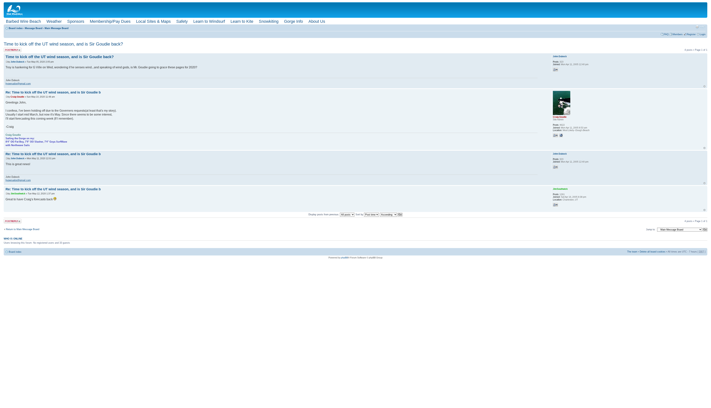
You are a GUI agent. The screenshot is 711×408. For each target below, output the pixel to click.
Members (678, 34)
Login (702, 34)
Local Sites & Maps (153, 21)
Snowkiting (268, 21)
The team (632, 251)
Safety (182, 21)
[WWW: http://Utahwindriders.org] (561, 135)
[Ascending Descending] (391, 214)
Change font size (702, 27)
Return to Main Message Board (22, 229)
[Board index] (15, 10)
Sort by (360, 214)
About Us (316, 21)
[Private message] (555, 69)
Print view (697, 27)
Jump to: (650, 229)
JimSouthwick (18, 193)
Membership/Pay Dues (110, 21)
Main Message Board (57, 28)
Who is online (13, 239)
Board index (16, 28)
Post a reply (10, 49)
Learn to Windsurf (209, 21)
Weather (54, 21)
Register (691, 34)
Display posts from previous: (324, 214)
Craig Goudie (17, 97)
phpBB (344, 257)
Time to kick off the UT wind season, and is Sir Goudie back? (63, 43)
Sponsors (75, 21)
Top (704, 86)
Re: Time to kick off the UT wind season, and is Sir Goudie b (53, 92)
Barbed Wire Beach (23, 21)
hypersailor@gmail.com (18, 83)
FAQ (666, 34)
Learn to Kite (242, 21)
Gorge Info (293, 21)
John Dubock (17, 62)
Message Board (33, 28)
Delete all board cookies (652, 251)
